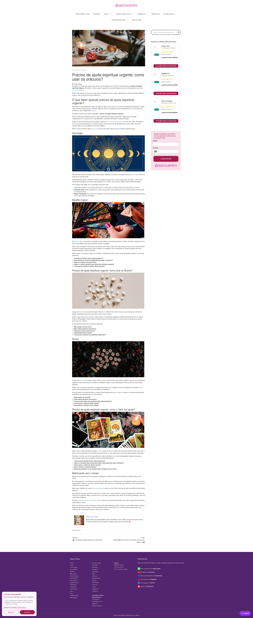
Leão (71, 591)
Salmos (94, 576)
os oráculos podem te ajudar (116, 122)
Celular (155, 148)
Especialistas (74, 582)
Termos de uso (22, 607)
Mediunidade (74, 595)
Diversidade (74, 578)
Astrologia (169, 14)
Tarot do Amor (119, 567)
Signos (94, 580)
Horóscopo (74, 589)
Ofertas (96, 14)
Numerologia (96, 563)
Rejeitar (11, 612)
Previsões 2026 (83, 14)
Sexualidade (96, 578)
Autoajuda (73, 569)
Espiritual (73, 585)
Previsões (95, 571)
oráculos (95, 129)
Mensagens (73, 598)
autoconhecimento (98, 488)
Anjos (72, 563)
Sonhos (94, 585)
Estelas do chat (97, 601)
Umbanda (95, 589)
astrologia (134, 174)
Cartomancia (74, 576)
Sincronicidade (119, 20)
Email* (155, 141)
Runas (82, 380)
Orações (95, 565)
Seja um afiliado (97, 606)
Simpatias (156, 14)
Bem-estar (136, 20)
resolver (93, 110)
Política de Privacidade (10, 607)
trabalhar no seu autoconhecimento (89, 500)
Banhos (72, 571)
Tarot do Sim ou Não (120, 569)
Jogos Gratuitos (123, 14)
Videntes (95, 603)
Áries (71, 565)
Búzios (81, 312)
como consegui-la (78, 90)
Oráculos (76, 530)
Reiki (93, 574)
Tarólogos (95, 599)
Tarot (106, 14)
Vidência (141, 14)
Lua (71, 593)
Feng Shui (73, 587)
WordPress (136, 615)
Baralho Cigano (78, 241)
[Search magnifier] (178, 32)
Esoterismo (73, 580)
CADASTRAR (165, 159)
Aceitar (27, 612)
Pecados (95, 569)
